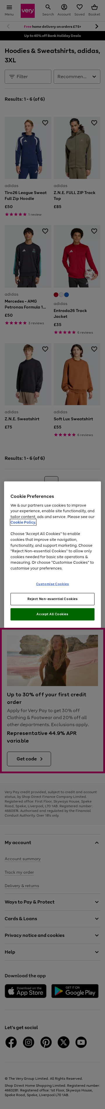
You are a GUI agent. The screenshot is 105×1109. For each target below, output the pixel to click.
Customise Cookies (52, 584)
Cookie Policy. (23, 522)
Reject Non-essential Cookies (52, 599)
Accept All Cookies (52, 614)
